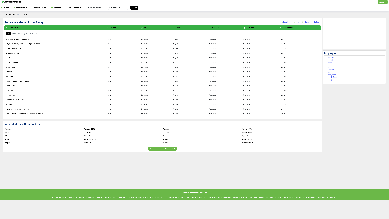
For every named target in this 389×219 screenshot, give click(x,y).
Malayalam (331, 75)
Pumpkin (9, 72)
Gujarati (330, 65)
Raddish (8, 58)
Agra (7, 132)
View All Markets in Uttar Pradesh (162, 149)
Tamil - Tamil (332, 77)
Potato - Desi (10, 86)
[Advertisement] (354, 33)
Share (306, 22)
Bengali (330, 60)
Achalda (8, 129)
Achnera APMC (247, 129)
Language (382, 2)
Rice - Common (11, 90)
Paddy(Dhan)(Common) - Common (18, 81)
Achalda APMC (89, 129)
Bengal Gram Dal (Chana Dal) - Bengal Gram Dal (23, 44)
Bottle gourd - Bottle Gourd (15, 48)
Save (297, 22)
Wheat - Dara (10, 67)
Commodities (40, 7)
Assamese (331, 57)
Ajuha (165, 136)
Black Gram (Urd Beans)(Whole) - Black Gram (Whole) (24, 114)
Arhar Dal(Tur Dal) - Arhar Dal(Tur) (18, 39)
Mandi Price (21, 7)
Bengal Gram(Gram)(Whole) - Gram (18, 109)
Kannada (330, 70)
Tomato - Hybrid (12, 62)
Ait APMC (87, 136)
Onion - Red (10, 76)
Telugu (330, 79)
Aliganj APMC (247, 139)
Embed (316, 22)
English (330, 62)
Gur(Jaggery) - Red (12, 53)
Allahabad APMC (248, 143)
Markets (57, 7)
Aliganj (165, 139)
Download (286, 22)
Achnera (166, 129)
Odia (329, 72)
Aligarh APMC (89, 143)
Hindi (329, 67)
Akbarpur (8, 139)
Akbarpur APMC (90, 139)
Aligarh (7, 143)
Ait (6, 136)
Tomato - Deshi (11, 95)
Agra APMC (88, 132)
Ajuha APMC (246, 136)
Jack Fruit (9, 104)
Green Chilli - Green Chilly (15, 100)
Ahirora (166, 132)
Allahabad (166, 143)
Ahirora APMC (247, 132)
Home (6, 7)
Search (134, 8)
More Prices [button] (74, 7)
